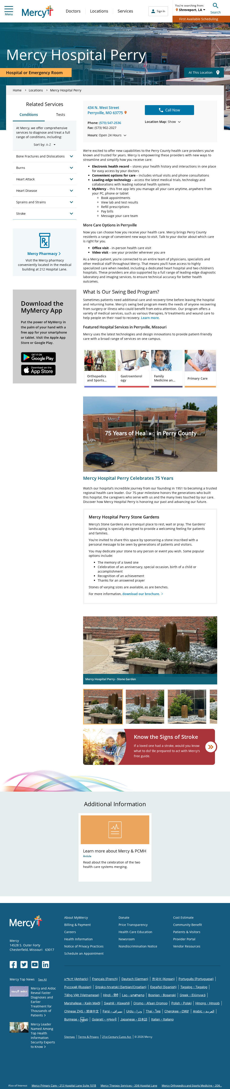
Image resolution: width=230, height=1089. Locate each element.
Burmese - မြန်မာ (76, 1019)
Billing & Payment (77, 925)
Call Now (172, 110)
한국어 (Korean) (163, 979)
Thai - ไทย (153, 1011)
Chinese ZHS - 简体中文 (81, 1011)
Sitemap (69, 1037)
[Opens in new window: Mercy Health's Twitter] (24, 964)
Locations (99, 11)
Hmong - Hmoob (207, 1003)
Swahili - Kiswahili (117, 1003)
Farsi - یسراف (112, 1011)
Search (215, 12)
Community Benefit (187, 925)
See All (42, 979)
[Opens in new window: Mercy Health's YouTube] (34, 964)
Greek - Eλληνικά (193, 995)
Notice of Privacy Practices (84, 946)
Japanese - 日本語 (133, 1019)
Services (125, 11)
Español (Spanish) (163, 987)
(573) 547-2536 (110, 123)
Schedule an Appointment (84, 953)
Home (17, 90)
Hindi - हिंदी (110, 995)
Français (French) (105, 979)
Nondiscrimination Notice (138, 946)
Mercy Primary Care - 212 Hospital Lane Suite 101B (64, 1085)
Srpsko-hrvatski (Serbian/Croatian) (120, 987)
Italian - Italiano (162, 1019)
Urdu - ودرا (134, 1011)
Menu (9, 14)
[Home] (37, 11)
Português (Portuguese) (196, 979)
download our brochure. (141, 594)
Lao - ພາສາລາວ (133, 995)
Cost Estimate (183, 917)
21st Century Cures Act (117, 1037)
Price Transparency (133, 925)
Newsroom (127, 939)
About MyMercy (76, 917)
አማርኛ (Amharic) (76, 979)
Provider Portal (184, 939)
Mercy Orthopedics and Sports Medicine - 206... (192, 1085)
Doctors (73, 11)
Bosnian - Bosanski (162, 995)
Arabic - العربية (203, 1011)
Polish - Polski (181, 1003)
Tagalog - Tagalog (193, 987)
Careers (70, 932)
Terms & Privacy (88, 1037)
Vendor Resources (186, 946)
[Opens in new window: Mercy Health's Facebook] (13, 964)
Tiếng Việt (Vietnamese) (81, 995)
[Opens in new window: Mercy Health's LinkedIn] (45, 964)
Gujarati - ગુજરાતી (104, 1019)
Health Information (78, 939)
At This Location (200, 72)
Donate (124, 917)
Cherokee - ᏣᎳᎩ (176, 1011)
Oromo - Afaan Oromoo (150, 1003)
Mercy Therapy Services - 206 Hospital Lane (129, 1085)
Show (160, 122)
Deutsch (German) (135, 979)
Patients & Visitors (186, 932)
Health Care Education (135, 932)
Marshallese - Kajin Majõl (82, 1003)
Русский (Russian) (77, 987)
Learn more (150, 318)
